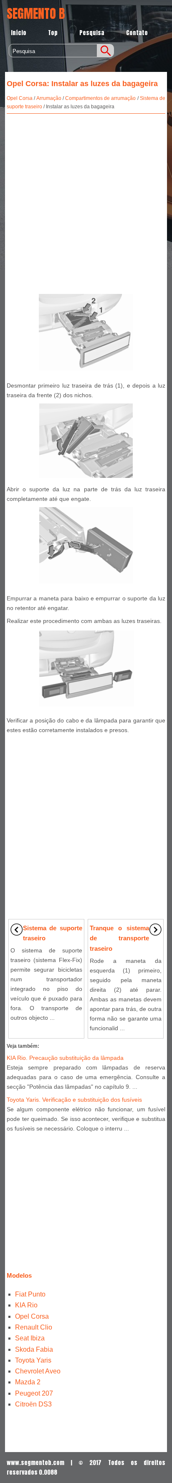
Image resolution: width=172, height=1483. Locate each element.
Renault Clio (33, 1327)
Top (53, 32)
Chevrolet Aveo (38, 1371)
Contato (137, 32)
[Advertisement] (86, 202)
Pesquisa (91, 32)
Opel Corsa (20, 98)
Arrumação (48, 98)
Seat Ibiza (30, 1338)
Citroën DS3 (33, 1404)
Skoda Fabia (34, 1349)
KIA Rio (26, 1305)
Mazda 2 (27, 1382)
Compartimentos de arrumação (100, 98)
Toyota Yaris (33, 1360)
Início (18, 32)
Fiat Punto (30, 1294)
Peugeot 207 (34, 1393)
